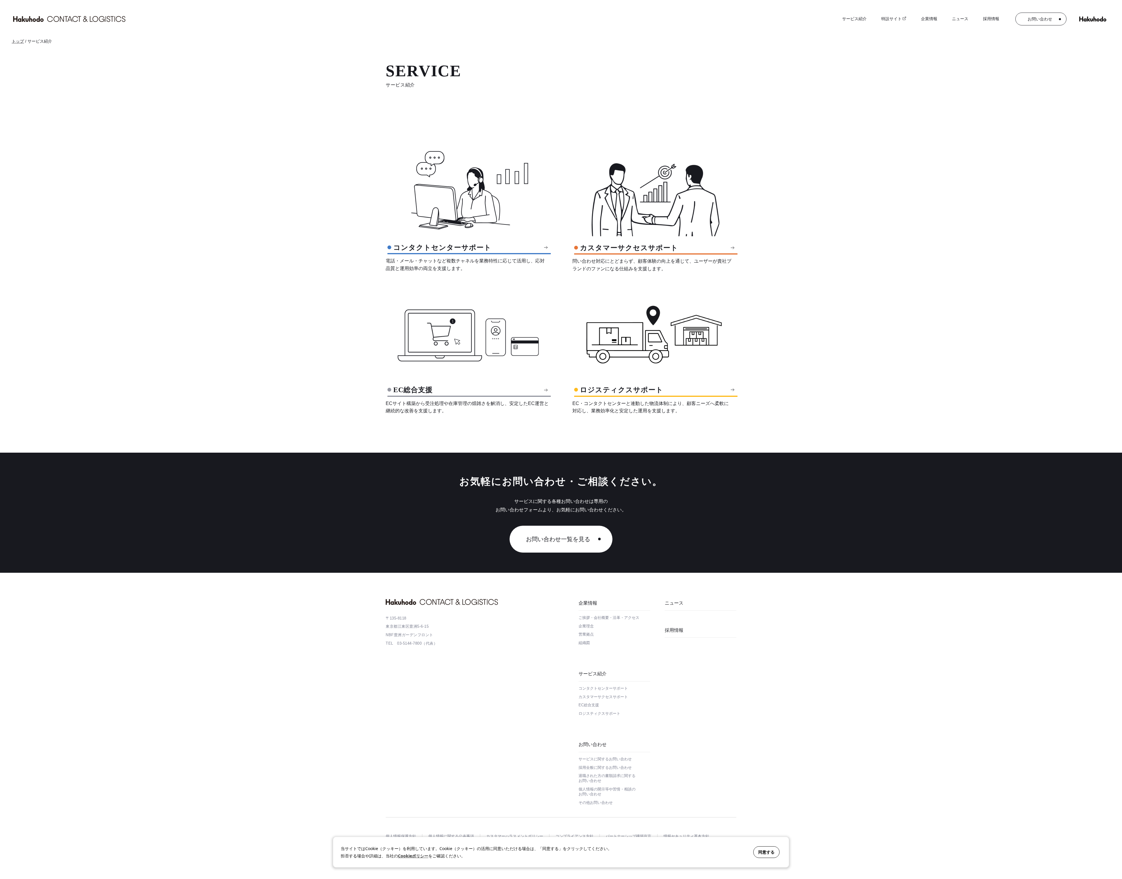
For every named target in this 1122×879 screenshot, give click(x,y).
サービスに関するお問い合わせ (605, 759)
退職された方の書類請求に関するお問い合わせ (607, 778)
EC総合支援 (589, 705)
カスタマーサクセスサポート (603, 697)
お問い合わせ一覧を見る (558, 539)
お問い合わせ (1040, 19)
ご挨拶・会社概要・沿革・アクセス (609, 617)
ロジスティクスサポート (599, 713)
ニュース (960, 18)
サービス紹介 (593, 673)
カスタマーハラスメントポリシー (514, 836)
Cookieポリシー (413, 856)
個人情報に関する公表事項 (451, 836)
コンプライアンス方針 (574, 836)
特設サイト (891, 18)
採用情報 (991, 18)
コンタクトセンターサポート (603, 688)
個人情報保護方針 (401, 836)
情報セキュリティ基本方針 (686, 836)
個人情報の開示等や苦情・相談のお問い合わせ (607, 791)
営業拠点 (586, 634)
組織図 (584, 643)
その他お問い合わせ (596, 802)
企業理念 (586, 626)
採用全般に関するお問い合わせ (605, 767)
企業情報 (588, 603)
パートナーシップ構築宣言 (628, 836)
